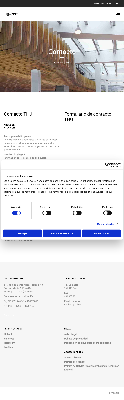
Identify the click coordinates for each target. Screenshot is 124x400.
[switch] (46, 213)
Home (56, 62)
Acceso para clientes (102, 3)
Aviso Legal (70, 334)
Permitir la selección (62, 233)
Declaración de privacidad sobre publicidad (87, 343)
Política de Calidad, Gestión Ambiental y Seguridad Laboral (91, 368)
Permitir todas (101, 233)
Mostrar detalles (105, 224)
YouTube (8, 347)
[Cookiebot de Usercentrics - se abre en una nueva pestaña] (107, 165)
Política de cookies (74, 362)
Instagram (9, 343)
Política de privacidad (76, 338)
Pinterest (9, 338)
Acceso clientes (72, 357)
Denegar (22, 233)
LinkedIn (8, 334)
